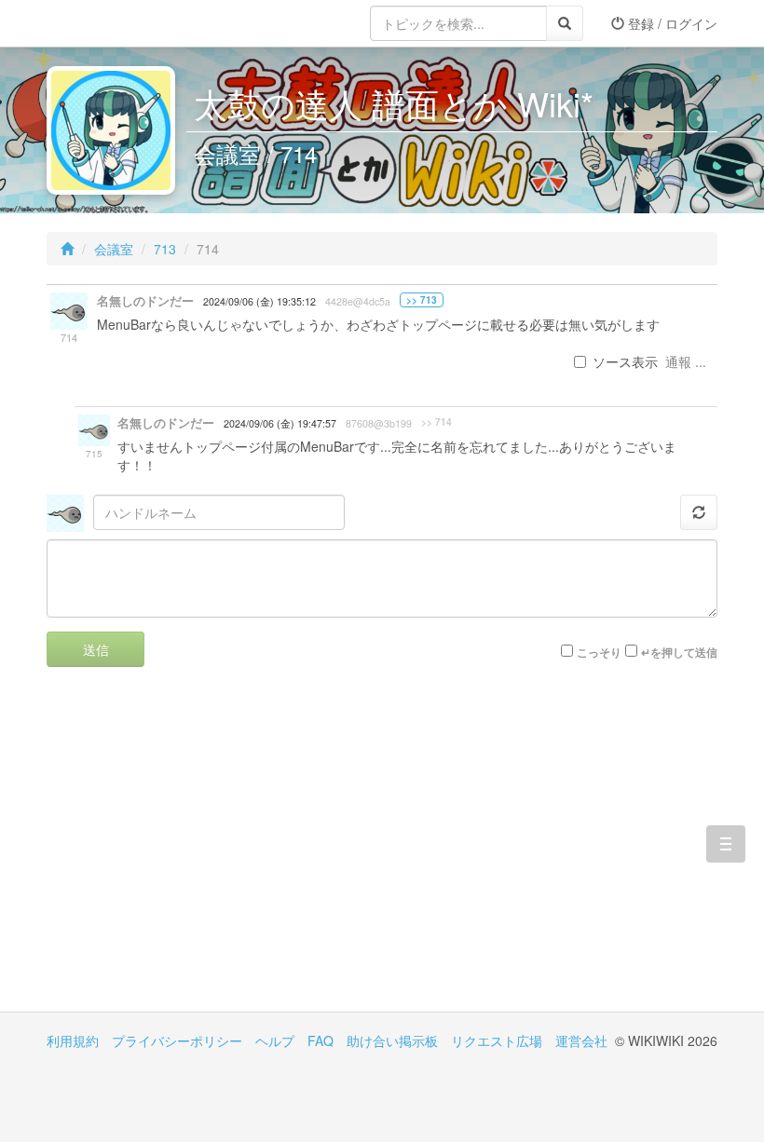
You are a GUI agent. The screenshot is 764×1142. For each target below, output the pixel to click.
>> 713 (421, 299)
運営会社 (581, 1040)
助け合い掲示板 (392, 1040)
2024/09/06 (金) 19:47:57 (280, 423)
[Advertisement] (214, 853)
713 (165, 248)
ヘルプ (274, 1040)
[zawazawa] (121, 23)
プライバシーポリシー (177, 1040)
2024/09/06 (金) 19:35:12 (259, 301)
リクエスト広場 (496, 1040)
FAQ (320, 1040)
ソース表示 (625, 361)
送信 (96, 649)
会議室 (113, 248)
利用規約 (73, 1040)
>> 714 (436, 421)
